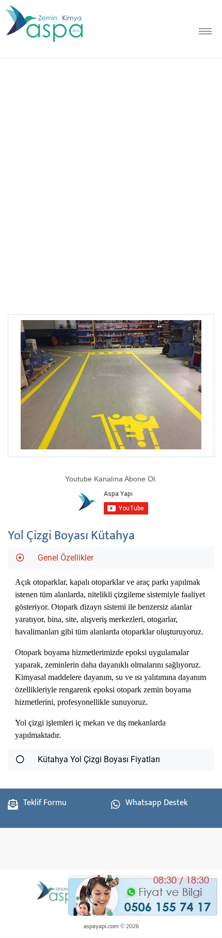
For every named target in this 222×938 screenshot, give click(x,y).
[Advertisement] (111, 182)
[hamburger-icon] (205, 31)
